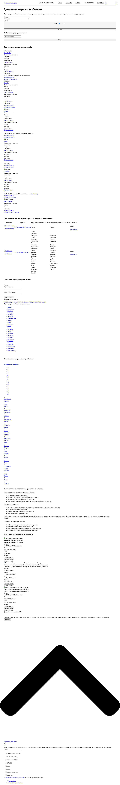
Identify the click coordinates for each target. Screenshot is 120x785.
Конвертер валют (24, 302)
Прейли (6, 457)
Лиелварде (7, 438)
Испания (10, 343)
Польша (10, 337)
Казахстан (11, 309)
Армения (10, 316)
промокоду (34, 193)
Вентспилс (7, 412)
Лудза (5, 442)
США (9, 322)
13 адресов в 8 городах (22, 252)
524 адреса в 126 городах (23, 227)
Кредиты (69, 3)
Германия (11, 348)
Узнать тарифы (8, 297)
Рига (5, 463)
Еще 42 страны (8, 120)
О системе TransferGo (10, 79)
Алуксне (6, 401)
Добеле (6, 421)
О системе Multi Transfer (11, 212)
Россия (10, 307)
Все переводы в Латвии (11, 302)
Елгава (6, 427)
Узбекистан (11, 339)
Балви (6, 404)
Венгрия (10, 314)
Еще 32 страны (8, 71)
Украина (10, 311)
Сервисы (100, 3)
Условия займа (8, 559)
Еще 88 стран (8, 62)
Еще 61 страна (8, 150)
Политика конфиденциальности (15, 777)
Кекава (6, 431)
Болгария (10, 335)
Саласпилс (7, 466)
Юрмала (6, 483)
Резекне (6, 461)
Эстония (10, 333)
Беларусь (10, 312)
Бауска (6, 406)
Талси (5, 474)
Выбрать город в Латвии (11, 364)
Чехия (9, 326)
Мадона (6, 446)
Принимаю (7, 619)
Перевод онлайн (9, 77)
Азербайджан (12, 318)
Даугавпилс (7, 419)
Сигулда (6, 470)
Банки (60, 3)
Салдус (6, 468)
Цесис (6, 479)
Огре (5, 451)
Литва (9, 331)
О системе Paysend (10, 197)
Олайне (6, 453)
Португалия (11, 346)
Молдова (10, 329)
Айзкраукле (7, 399)
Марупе (6, 448)
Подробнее (73, 229)
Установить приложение (15, 782)
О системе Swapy (9, 137)
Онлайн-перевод (11, 756)
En (106, 4)
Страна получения (9, 292)
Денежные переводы (13, 753)
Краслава (7, 432)
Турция (10, 320)
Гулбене (6, 416)
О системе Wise (9, 167)
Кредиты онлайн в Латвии (37, 302)
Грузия (10, 327)
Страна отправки (9, 287)
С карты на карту (11, 759)
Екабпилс (7, 425)
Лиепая (6, 440)
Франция (10, 344)
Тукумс (6, 476)
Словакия (10, 324)
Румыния (10, 341)
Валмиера (7, 410)
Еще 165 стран (8, 92)
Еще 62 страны (8, 160)
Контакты (9, 775)
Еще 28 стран (8, 101)
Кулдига (6, 434)
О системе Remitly (9, 107)
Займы (78, 3)
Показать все (11, 350)
